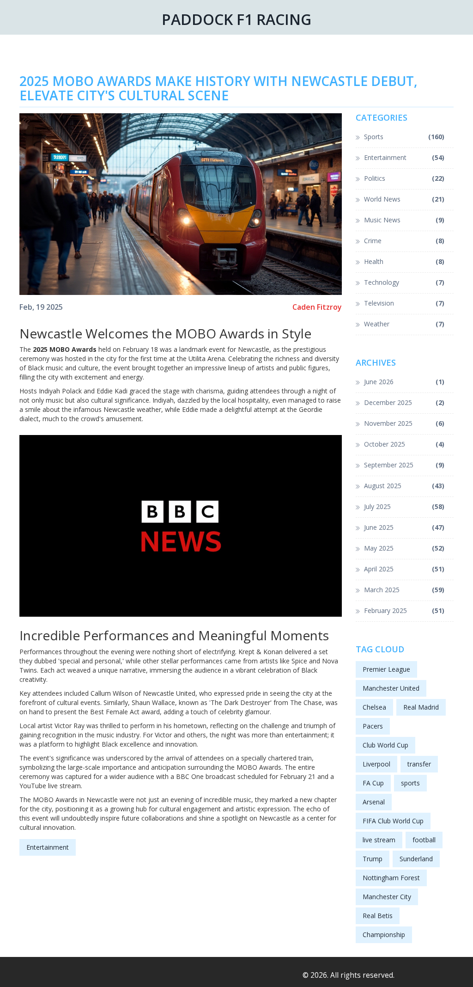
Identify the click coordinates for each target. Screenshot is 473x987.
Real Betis (378, 915)
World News (404, 199)
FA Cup (373, 783)
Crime (404, 240)
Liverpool (376, 764)
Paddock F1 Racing (236, 19)
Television (404, 303)
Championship (384, 934)
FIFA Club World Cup (393, 820)
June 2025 (404, 527)
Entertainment (47, 847)
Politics (404, 178)
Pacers (373, 726)
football (424, 839)
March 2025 (404, 589)
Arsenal (374, 801)
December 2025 (404, 402)
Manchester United (391, 688)
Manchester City (387, 896)
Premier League (386, 669)
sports (410, 783)
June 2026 (404, 381)
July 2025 (404, 506)
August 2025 (404, 485)
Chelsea (374, 707)
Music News (404, 219)
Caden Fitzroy (317, 307)
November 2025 (404, 423)
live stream (379, 839)
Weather (404, 323)
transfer (419, 764)
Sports (404, 136)
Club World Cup (385, 745)
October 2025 (404, 444)
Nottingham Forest (391, 877)
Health (404, 261)
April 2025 (404, 568)
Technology (404, 282)
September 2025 (404, 464)
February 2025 (404, 610)
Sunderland (416, 858)
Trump (372, 858)
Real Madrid (421, 707)
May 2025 (404, 548)
